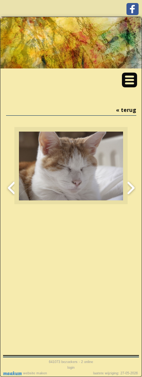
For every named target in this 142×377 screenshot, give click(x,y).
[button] (129, 80)
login (71, 367)
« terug (126, 109)
